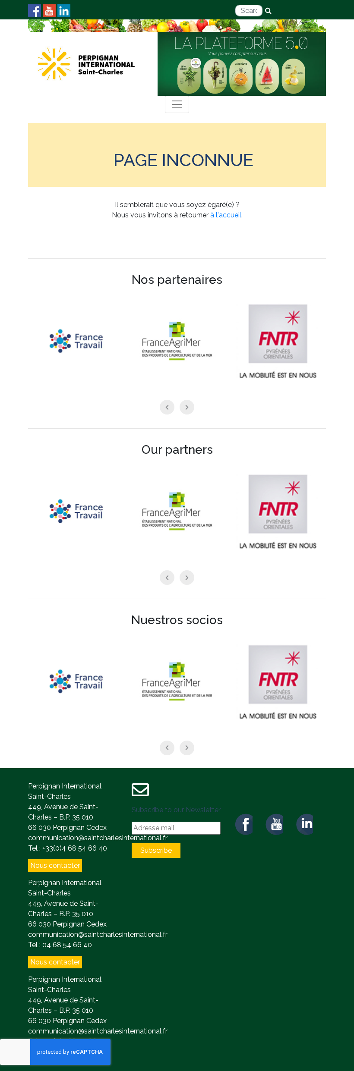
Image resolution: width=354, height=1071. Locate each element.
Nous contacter (55, 865)
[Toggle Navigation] (177, 104)
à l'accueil (225, 215)
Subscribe (156, 850)
